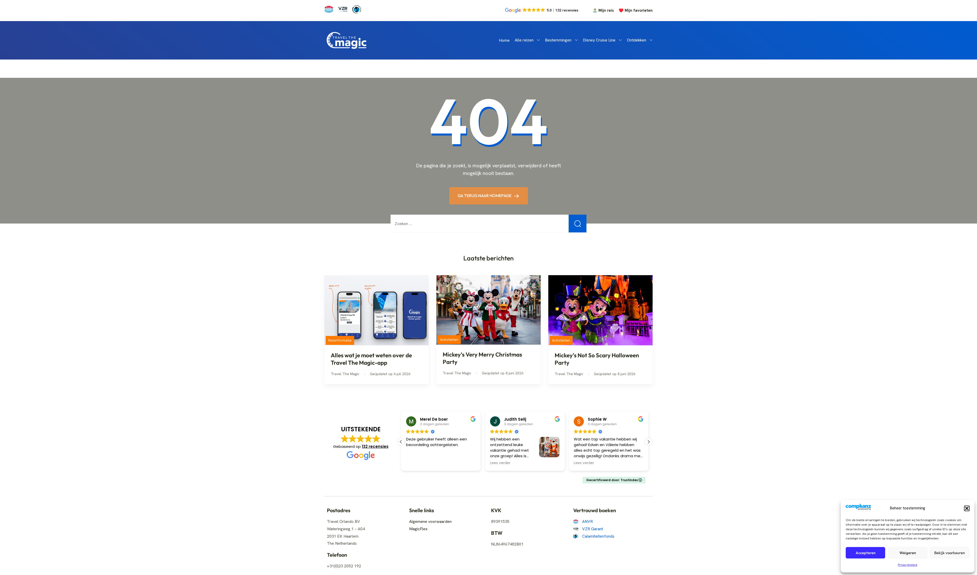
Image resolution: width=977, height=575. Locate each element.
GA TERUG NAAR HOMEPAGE (485, 195)
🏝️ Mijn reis (603, 10)
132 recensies (375, 446)
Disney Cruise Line (599, 40)
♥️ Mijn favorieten (636, 10)
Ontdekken (636, 40)
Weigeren (907, 552)
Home (504, 40)
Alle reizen (524, 40)
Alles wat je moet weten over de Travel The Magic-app (371, 359)
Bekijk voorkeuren (949, 552)
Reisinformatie (340, 340)
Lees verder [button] (416, 463)
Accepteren (865, 552)
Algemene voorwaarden (430, 521)
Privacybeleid (907, 565)
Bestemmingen (558, 40)
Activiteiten (449, 339)
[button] (966, 508)
